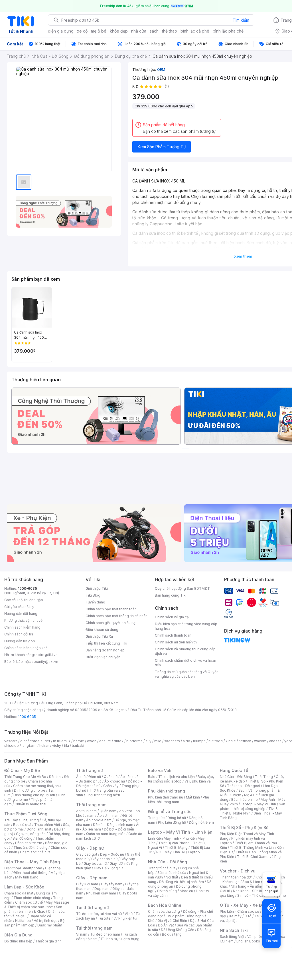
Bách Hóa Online (164, 905)
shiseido (11, 745)
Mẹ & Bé (251, 795)
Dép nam (102, 888)
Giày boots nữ (95, 863)
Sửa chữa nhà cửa (171, 872)
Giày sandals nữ (104, 859)
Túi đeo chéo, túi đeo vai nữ (99, 914)
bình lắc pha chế (228, 31)
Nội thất (172, 877)
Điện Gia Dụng (18, 934)
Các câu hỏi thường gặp (23, 600)
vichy (56, 745)
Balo (151, 777)
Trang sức (156, 818)
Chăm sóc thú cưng (164, 911)
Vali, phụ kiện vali (198, 781)
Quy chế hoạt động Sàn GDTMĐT (182, 588)
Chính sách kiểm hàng (22, 627)
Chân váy (111, 786)
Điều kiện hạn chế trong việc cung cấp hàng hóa (186, 626)
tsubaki (78, 745)
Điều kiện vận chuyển (103, 657)
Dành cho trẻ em (28, 843)
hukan (44, 745)
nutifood (215, 741)
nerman (245, 741)
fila (66, 745)
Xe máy (235, 916)
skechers (172, 741)
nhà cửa (138, 31)
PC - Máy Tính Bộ (170, 852)
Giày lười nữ (119, 863)
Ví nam (81, 934)
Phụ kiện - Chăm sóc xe (239, 911)
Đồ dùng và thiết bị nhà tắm (181, 882)
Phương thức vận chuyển (24, 620)
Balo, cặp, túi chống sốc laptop (181, 779)
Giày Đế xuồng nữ (108, 868)
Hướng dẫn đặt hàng (20, 613)
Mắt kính (193, 797)
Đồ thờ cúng (167, 891)
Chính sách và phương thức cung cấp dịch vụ (185, 651)
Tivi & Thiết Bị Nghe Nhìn (249, 810)
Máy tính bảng (26, 877)
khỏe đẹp (119, 31)
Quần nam (108, 811)
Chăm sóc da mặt (18, 893)
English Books (248, 941)
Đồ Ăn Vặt (166, 925)
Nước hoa (23, 920)
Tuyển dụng (95, 602)
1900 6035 (27, 717)
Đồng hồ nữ (176, 818)
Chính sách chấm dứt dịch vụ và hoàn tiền (185, 662)
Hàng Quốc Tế (234, 770)
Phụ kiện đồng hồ (172, 822)
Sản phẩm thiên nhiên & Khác (33, 909)
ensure (105, 741)
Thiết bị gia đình (48, 941)
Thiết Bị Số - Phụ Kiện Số (244, 827)
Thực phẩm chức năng (31, 898)
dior (23, 741)
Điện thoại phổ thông (30, 872)
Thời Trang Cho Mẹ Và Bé (25, 777)
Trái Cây (11, 820)
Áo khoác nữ (114, 781)
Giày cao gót (86, 854)
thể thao (169, 31)
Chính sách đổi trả (18, 634)
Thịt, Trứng (30, 820)
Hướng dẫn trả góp (19, 641)
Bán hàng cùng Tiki (170, 595)
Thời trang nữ (89, 770)
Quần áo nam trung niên (105, 834)
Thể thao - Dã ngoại (243, 786)
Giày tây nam (111, 884)
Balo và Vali (159, 770)
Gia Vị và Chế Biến (172, 920)
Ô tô (248, 916)
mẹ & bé (98, 31)
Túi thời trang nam (94, 928)
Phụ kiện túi (127, 918)
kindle (231, 741)
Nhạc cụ (186, 891)
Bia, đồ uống (23, 838)
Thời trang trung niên (103, 795)
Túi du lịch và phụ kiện (176, 777)
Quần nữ (110, 777)
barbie (78, 741)
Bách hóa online (244, 799)
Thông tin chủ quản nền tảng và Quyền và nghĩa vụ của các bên (186, 674)
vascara (10, 741)
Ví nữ (129, 914)
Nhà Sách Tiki (234, 930)
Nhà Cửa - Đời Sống (167, 861)
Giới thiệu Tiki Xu (99, 636)
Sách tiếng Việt (232, 936)
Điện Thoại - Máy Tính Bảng (32, 861)
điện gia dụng (61, 31)
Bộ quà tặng (172, 934)
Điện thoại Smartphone (23, 868)
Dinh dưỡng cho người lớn (34, 795)
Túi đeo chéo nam (105, 934)
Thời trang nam (91, 804)
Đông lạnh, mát (39, 829)
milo (157, 741)
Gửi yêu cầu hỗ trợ (19, 607)
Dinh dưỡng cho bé (29, 790)
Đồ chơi (55, 777)
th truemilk (61, 741)
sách (154, 31)
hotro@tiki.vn (47, 655)
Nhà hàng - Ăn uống (247, 886)
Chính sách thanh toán (173, 635)
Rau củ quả (22, 824)
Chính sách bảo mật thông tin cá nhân (116, 616)
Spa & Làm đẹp (254, 882)
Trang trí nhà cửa (161, 868)
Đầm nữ (94, 777)
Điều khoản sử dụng (102, 629)
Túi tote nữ (106, 918)
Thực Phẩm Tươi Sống (25, 813)
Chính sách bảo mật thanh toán (111, 609)
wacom (260, 741)
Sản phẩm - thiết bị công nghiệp (252, 806)
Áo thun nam (86, 811)
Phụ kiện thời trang (166, 791)
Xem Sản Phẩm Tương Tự (161, 146)
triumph (199, 741)
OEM (161, 69)
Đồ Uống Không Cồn (177, 930)
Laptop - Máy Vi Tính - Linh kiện (180, 832)
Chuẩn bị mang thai (30, 804)
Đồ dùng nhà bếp (18, 941)
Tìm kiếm (241, 20)
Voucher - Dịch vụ (237, 870)
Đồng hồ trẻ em (201, 822)
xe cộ (82, 31)
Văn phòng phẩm (261, 936)
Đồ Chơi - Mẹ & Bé (22, 770)
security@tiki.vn (45, 661)
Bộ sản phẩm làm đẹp (34, 922)
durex (118, 741)
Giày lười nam (87, 884)
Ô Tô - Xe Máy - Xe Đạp (243, 905)
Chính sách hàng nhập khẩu (27, 648)
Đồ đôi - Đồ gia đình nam (113, 824)
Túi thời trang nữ (92, 907)
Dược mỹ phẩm (49, 925)
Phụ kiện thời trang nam (178, 799)
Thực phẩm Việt (47, 824)
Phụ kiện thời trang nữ (165, 797)
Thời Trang (264, 777)
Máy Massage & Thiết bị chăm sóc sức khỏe (36, 904)
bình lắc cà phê (195, 31)
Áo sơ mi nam (108, 815)
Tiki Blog (93, 595)
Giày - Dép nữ (90, 848)
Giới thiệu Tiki (97, 588)
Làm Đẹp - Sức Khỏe (24, 886)
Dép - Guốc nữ (112, 854)
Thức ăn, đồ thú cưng (30, 847)
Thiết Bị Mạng (176, 847)
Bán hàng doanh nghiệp (105, 650)
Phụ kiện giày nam (101, 893)
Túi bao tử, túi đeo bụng (119, 939)
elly (148, 741)
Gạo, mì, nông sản (31, 834)
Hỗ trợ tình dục (45, 920)
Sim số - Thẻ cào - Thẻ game (261, 895)
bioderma (134, 741)
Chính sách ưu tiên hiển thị (176, 642)
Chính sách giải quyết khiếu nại (111, 623)
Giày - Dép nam (91, 877)
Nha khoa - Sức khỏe (250, 891)
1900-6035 (27, 588)
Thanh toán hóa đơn (236, 877)
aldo (186, 741)
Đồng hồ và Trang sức (169, 811)
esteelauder (40, 741)
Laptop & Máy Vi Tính (258, 804)
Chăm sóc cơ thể (29, 902)
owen (91, 741)
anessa (275, 741)
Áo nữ (81, 777)
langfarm (29, 745)
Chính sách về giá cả (172, 617)
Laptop (194, 852)
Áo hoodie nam (98, 820)
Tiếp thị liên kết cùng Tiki (106, 643)
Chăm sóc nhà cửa (35, 852)
